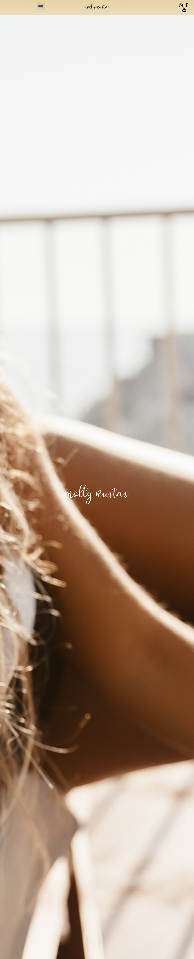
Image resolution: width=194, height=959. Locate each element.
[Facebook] (186, 5)
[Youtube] (184, 10)
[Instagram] (181, 5)
